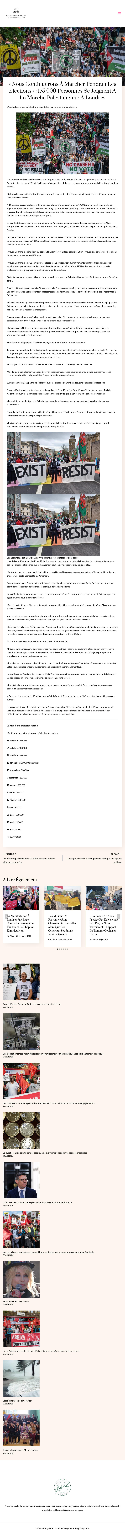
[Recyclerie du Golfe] (16, 13)
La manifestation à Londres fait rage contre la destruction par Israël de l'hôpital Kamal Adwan (20, 923)
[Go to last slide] (6, 916)
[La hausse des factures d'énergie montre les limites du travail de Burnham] (62, 1180)
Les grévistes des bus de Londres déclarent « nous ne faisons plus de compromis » (41, 1351)
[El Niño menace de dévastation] (62, 1378)
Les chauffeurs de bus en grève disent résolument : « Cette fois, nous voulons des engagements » (49, 1103)
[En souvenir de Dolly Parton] (62, 1279)
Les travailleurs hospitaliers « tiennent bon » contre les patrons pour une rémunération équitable (48, 1252)
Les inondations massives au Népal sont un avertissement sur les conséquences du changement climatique (53, 1053)
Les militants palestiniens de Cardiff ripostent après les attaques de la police (29, 858)
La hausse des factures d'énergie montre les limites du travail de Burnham (37, 1202)
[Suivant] (118, 916)
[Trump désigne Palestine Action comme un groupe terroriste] (62, 982)
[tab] (57, 949)
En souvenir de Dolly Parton (16, 1301)
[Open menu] (119, 13)
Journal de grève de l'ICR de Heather (20, 1450)
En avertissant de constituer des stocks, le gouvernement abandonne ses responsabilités (45, 1152)
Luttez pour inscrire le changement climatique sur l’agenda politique (94, 858)
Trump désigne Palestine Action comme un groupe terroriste (31, 1004)
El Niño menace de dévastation (17, 1400)
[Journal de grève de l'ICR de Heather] (62, 1428)
